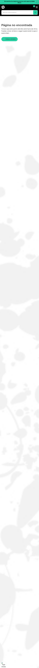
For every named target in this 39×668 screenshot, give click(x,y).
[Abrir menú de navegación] (37, 7)
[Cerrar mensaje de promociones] (37, 2)
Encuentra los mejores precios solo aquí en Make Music (19, 2)
